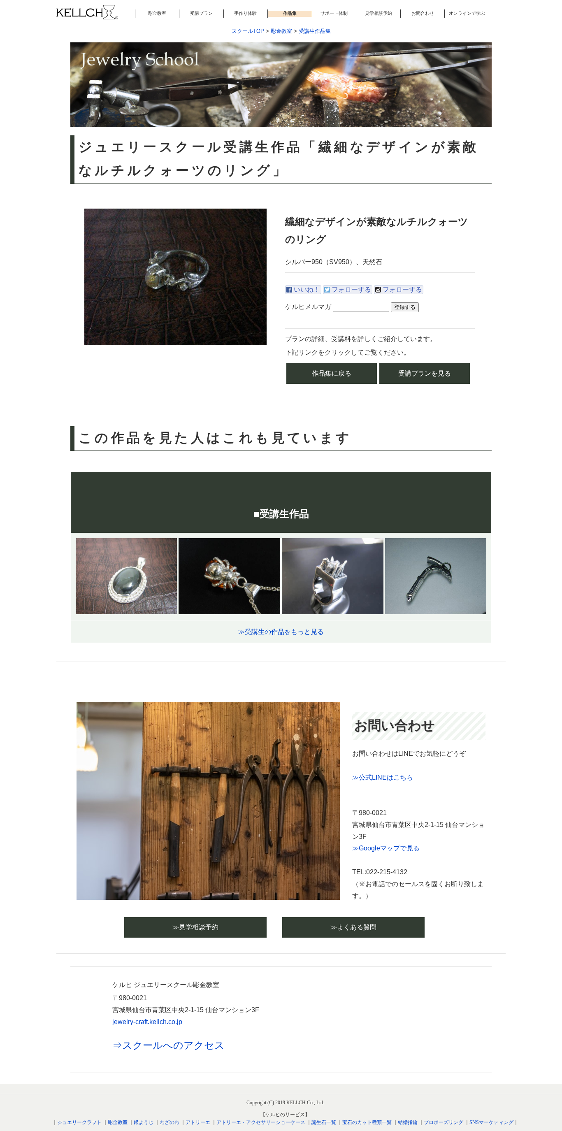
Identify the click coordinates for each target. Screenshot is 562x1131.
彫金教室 (157, 13)
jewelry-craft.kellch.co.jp (147, 1021)
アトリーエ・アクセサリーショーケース (260, 1122)
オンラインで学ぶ (467, 13)
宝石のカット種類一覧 (367, 1122)
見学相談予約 (378, 13)
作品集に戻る (331, 373)
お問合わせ (422, 13)
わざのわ (169, 1122)
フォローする (351, 289)
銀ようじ (143, 1122)
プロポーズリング (443, 1122)
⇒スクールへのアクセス (168, 1045)
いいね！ (307, 289)
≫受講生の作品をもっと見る (281, 631)
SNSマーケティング (491, 1122)
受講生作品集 (315, 31)
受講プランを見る (424, 373)
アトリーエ (198, 1122)
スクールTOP (248, 31)
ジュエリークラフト (79, 1122)
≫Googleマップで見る (386, 848)
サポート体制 (334, 13)
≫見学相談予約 (195, 927)
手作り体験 (245, 13)
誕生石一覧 (323, 1122)
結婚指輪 (408, 1122)
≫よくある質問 (353, 927)
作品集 (290, 13)
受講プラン (201, 13)
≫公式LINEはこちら (382, 777)
